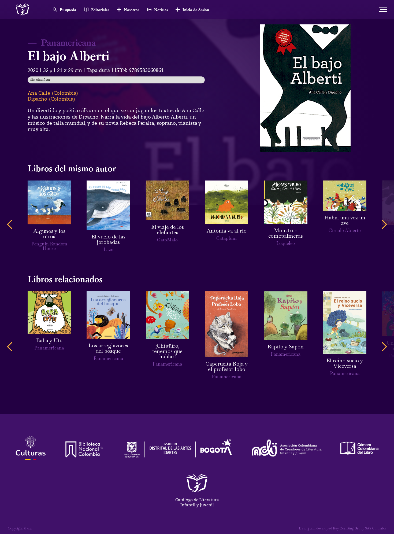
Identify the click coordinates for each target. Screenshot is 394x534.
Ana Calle (39, 93)
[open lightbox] (305, 88)
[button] (10, 224)
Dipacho (37, 99)
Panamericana (68, 42)
